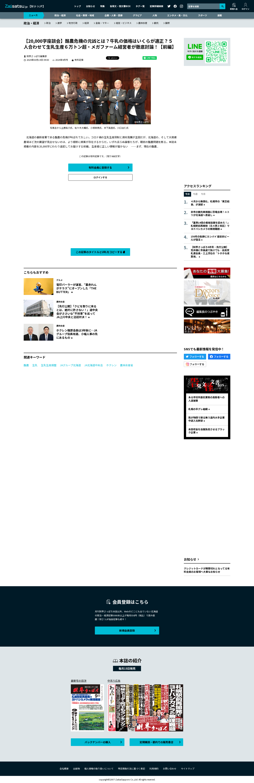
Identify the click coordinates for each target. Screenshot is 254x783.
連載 (219, 15)
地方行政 (73, 23)
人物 (154, 15)
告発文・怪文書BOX (120, 6)
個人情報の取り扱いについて (99, 768)
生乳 (34, 365)
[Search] (222, 6)
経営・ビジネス (123, 23)
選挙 (59, 23)
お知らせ (90, 6)
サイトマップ (187, 768)
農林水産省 (126, 365)
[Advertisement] (100, 215)
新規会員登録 (127, 630)
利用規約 (153, 768)
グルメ (59, 279)
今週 (195, 194)
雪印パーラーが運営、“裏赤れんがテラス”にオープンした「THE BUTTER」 (76, 288)
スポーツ (202, 15)
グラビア (137, 15)
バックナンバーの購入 (98, 742)
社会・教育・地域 (85, 15)
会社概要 (64, 768)
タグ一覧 (140, 6)
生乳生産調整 (49, 365)
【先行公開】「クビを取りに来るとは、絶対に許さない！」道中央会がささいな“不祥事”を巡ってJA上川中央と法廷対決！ (77, 311)
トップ (77, 6)
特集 (102, 6)
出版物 (76, 768)
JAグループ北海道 (70, 365)
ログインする (100, 177)
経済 (86, 23)
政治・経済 (60, 15)
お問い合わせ (169, 768)
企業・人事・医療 (114, 15)
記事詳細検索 (156, 6)
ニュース (33, 15)
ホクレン (111, 365)
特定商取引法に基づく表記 (131, 768)
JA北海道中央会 (93, 365)
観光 (156, 23)
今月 (203, 194)
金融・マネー (102, 23)
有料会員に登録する (100, 167)
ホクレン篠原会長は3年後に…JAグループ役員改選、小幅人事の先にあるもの (77, 334)
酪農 (26, 365)
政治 (48, 23)
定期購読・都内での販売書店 (156, 742)
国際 (167, 23)
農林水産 (142, 23)
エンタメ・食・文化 (177, 15)
